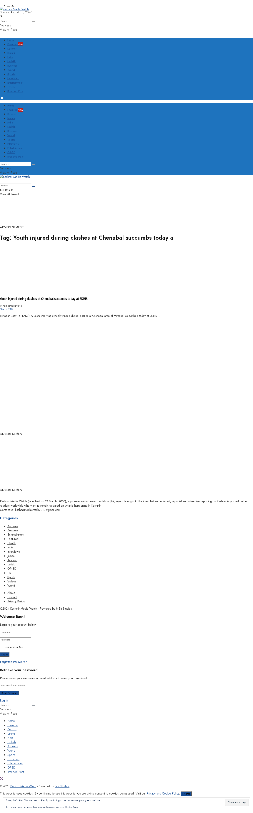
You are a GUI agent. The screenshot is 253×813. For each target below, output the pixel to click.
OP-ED (11, 87)
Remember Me (14, 647)
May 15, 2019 (6, 309)
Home (10, 40)
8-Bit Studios (64, 608)
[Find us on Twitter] (1, 779)
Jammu (11, 53)
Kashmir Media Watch (23, 608)
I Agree (186, 793)
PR (9, 573)
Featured (15, 44)
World (11, 70)
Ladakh (11, 61)
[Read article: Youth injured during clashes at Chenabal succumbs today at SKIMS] (126, 269)
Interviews (13, 78)
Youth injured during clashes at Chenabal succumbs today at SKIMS (44, 299)
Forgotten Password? (13, 662)
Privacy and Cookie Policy (163, 793)
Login (10, 5)
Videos (11, 581)
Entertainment (14, 83)
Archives (12, 526)
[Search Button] (33, 164)
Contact (12, 597)
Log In (4, 700)
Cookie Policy (71, 807)
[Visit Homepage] (14, 9)
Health (11, 543)
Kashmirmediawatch (12, 305)
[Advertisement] (67, 19)
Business (12, 66)
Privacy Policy (16, 601)
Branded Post (15, 91)
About (11, 593)
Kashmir (11, 49)
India (10, 57)
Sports (11, 74)
